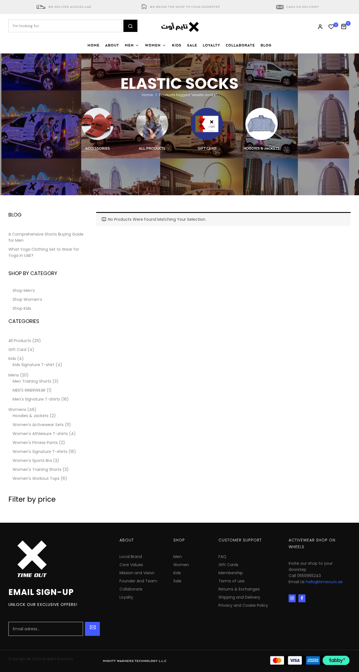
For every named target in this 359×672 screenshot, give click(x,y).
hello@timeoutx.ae (324, 582)
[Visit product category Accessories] (97, 124)
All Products (152, 149)
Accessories (97, 149)
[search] (130, 26)
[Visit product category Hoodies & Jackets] (261, 124)
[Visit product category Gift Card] (207, 124)
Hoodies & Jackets (261, 149)
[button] (346, 25)
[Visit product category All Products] (152, 124)
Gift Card (207, 149)
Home (147, 94)
